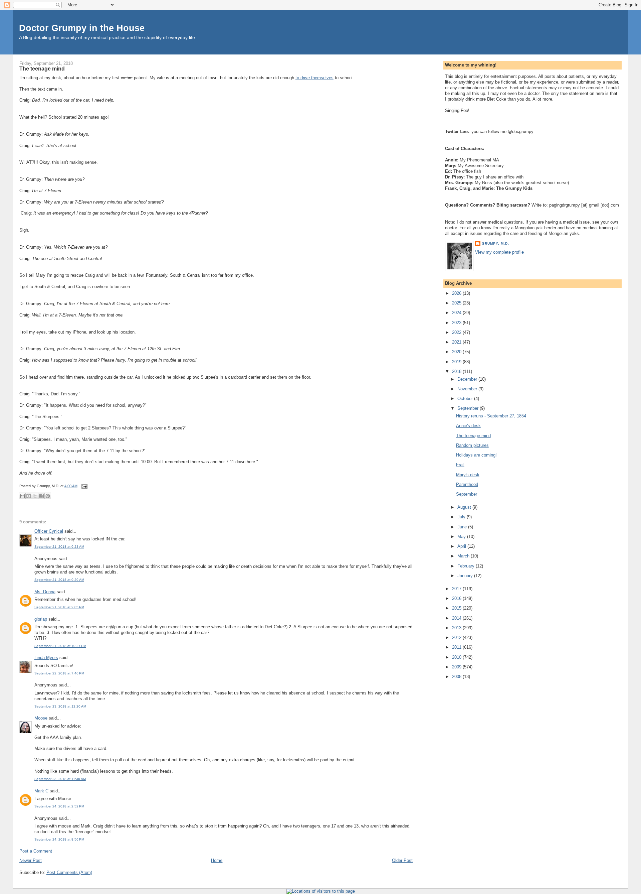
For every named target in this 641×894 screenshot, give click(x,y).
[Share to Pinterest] (47, 496)
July (462, 516)
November (467, 388)
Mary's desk (467, 474)
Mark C (41, 790)
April (462, 546)
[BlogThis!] (28, 496)
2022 (457, 332)
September (468, 408)
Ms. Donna (44, 591)
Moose (40, 718)
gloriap (40, 619)
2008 (457, 676)
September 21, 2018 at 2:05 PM (59, 607)
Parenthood (467, 484)
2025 (457, 302)
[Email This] (22, 496)
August (464, 507)
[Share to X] (35, 496)
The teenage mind (42, 69)
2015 (457, 608)
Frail (460, 464)
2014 (457, 618)
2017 (457, 588)
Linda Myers (46, 657)
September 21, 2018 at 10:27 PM (60, 646)
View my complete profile (499, 252)
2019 (457, 361)
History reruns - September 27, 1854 (491, 415)
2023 (457, 322)
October (465, 398)
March (464, 555)
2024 (457, 312)
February (466, 565)
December (467, 379)
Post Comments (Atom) (69, 872)
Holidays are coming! (476, 455)
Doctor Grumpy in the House (82, 28)
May (462, 536)
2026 (457, 293)
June (462, 526)
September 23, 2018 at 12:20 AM (60, 706)
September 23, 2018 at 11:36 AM (60, 779)
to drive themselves (314, 77)
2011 (457, 647)
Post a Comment (35, 851)
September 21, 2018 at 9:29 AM (59, 580)
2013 (457, 627)
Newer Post (30, 860)
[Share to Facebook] (41, 496)
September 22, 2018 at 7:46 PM (59, 673)
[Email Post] (83, 486)
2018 (457, 371)
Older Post (402, 860)
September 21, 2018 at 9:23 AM (59, 546)
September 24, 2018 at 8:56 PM (59, 839)
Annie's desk (468, 425)
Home (216, 860)
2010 (457, 657)
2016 (457, 598)
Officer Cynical (48, 531)
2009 (457, 666)
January (465, 575)
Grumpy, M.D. (495, 243)
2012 (457, 637)
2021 (457, 342)
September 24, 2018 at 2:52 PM (59, 806)
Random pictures (472, 445)
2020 (457, 351)
